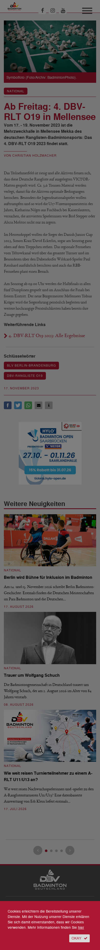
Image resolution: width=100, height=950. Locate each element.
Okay (76, 938)
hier (81, 927)
